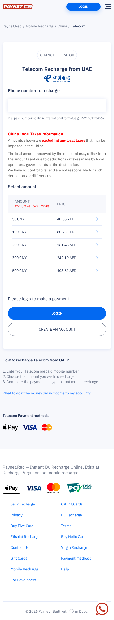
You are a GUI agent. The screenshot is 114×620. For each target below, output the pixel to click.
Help (65, 569)
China (62, 26)
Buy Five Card (22, 525)
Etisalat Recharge (25, 536)
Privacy (17, 515)
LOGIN (57, 313)
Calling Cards (72, 504)
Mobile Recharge (40, 26)
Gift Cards (19, 558)
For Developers (23, 580)
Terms (66, 525)
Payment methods (76, 558)
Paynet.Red (12, 26)
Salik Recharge (23, 504)
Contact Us (20, 547)
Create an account (57, 329)
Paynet (44, 611)
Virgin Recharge (74, 547)
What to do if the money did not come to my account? (47, 393)
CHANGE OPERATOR (57, 55)
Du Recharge (71, 515)
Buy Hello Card (73, 536)
